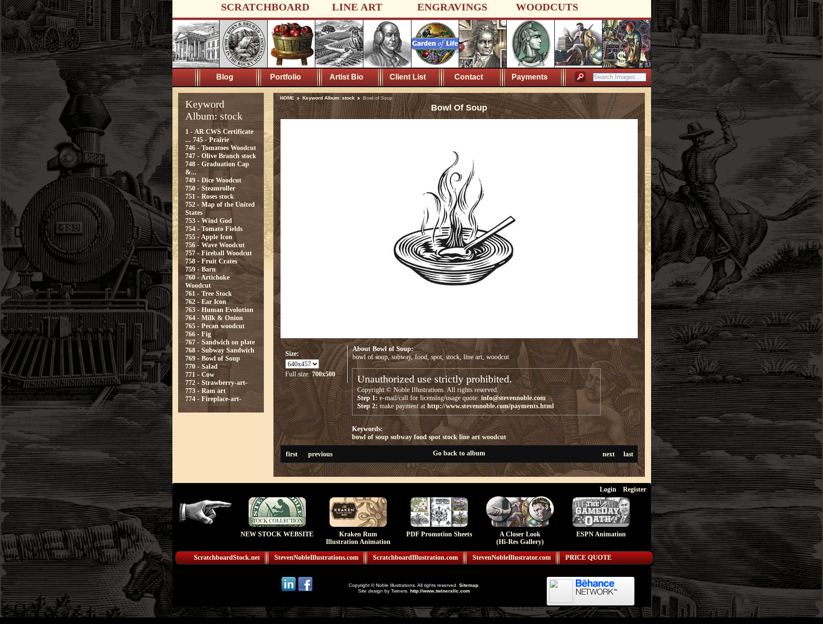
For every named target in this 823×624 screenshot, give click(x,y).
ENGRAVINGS (452, 7)
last (628, 454)
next (608, 454)
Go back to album (459, 453)
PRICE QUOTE (588, 557)
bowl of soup (370, 437)
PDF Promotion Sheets (439, 534)
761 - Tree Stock (208, 293)
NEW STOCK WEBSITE (277, 534)
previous (320, 454)
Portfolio (285, 77)
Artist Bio (346, 77)
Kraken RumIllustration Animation (358, 538)
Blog (224, 77)
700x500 (323, 374)
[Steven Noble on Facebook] (305, 590)
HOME (287, 98)
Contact (468, 77)
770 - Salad (201, 366)
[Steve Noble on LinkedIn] (289, 590)
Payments (530, 77)
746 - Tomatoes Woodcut (220, 147)
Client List (408, 77)
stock (449, 437)
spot (435, 437)
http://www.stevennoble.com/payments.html (490, 406)
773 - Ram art (205, 390)
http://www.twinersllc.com (440, 591)
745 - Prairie (211, 139)
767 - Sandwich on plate (220, 342)
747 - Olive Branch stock (220, 156)
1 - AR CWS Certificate (219, 131)
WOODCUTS (547, 7)
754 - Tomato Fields (213, 228)
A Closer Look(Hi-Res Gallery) (520, 538)
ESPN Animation (601, 534)
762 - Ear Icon (205, 301)
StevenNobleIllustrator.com (511, 557)
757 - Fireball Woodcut (218, 253)
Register (634, 489)
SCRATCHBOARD (265, 7)
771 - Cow (199, 374)
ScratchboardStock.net (227, 557)
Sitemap (468, 585)
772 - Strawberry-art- (216, 382)
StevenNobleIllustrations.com (316, 557)
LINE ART (357, 7)
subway (401, 437)
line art (469, 437)
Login (608, 489)
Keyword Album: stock (328, 98)
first (292, 454)
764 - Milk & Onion (214, 318)
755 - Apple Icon (208, 237)
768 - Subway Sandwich (219, 350)
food (420, 437)
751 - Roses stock (209, 196)
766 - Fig (198, 334)
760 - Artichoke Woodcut (207, 281)
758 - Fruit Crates (211, 261)
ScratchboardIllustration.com (415, 557)
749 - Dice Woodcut (213, 180)
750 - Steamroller (210, 188)
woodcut (494, 437)
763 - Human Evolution (219, 309)
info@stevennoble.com (513, 398)
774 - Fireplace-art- (213, 399)
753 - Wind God (208, 220)
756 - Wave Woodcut (215, 245)
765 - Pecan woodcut (215, 326)
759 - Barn (200, 269)
